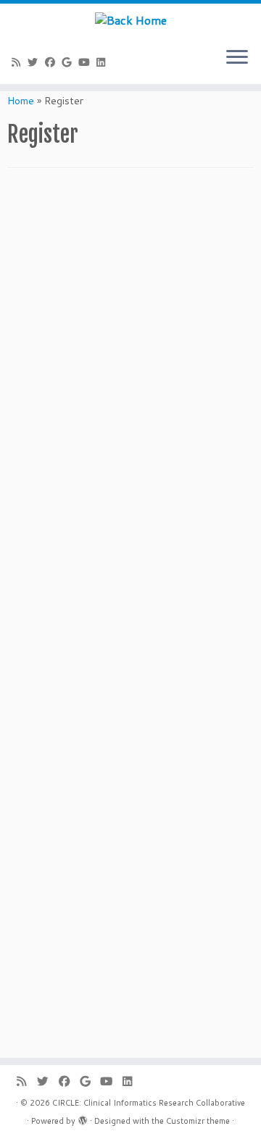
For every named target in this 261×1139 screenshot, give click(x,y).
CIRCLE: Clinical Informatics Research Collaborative (148, 1103)
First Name (33, 209)
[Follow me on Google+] (69, 62)
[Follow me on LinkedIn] (103, 62)
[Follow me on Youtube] (86, 62)
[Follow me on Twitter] (35, 62)
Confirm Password (51, 890)
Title (18, 393)
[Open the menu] (237, 58)
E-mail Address (43, 517)
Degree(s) (31, 332)
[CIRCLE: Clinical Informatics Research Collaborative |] (130, 19)
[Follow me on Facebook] (52, 62)
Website (28, 578)
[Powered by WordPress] (83, 1118)
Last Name (32, 270)
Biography (31, 640)
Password (30, 828)
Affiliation (31, 455)
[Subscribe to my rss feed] (18, 62)
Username (31, 767)
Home (20, 100)
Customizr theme (198, 1121)
